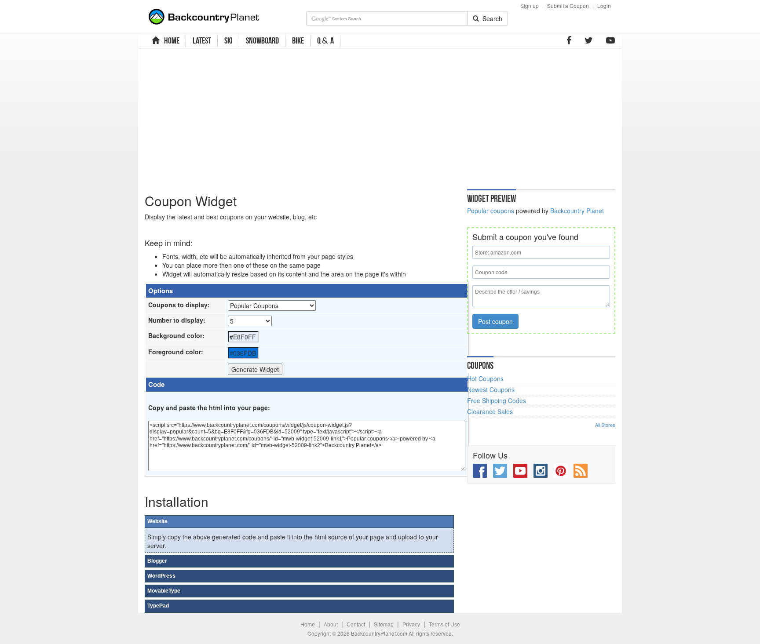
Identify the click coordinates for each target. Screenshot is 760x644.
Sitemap (384, 625)
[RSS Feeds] (581, 471)
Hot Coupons (485, 378)
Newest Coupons (491, 389)
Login (604, 5)
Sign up (529, 5)
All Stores (605, 424)
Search (490, 18)
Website (157, 521)
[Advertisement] (319, 116)
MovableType (163, 591)
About (331, 625)
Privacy (411, 625)
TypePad (158, 606)
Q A (325, 41)
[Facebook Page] (569, 40)
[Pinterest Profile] (561, 471)
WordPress (161, 576)
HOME (170, 40)
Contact (356, 625)
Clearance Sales (490, 411)
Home (307, 625)
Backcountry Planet (577, 210)
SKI (228, 40)
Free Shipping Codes (496, 400)
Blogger (157, 561)
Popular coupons (490, 210)
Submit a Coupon (568, 5)
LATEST (202, 40)
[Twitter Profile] (588, 40)
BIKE (298, 40)
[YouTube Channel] (610, 40)
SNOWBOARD (262, 40)
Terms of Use (444, 625)
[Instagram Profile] (540, 471)
